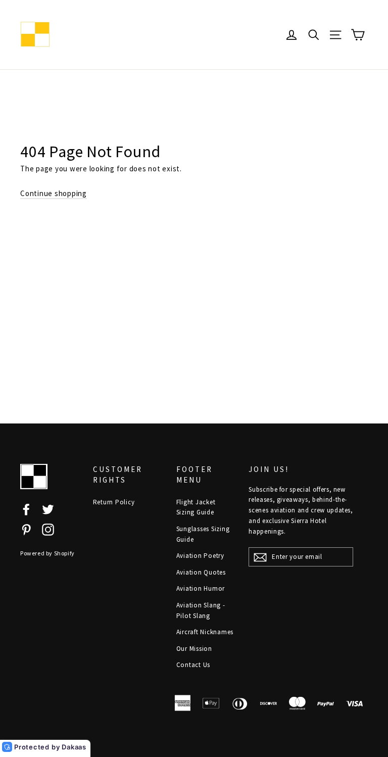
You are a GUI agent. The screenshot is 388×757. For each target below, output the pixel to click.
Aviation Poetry (200, 555)
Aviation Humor (200, 588)
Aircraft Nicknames (205, 632)
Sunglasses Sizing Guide (203, 534)
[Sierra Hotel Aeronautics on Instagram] (48, 529)
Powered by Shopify (47, 553)
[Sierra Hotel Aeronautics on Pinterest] (26, 529)
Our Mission (194, 648)
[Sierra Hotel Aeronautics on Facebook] (26, 508)
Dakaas (74, 747)
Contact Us (193, 664)
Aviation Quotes (201, 572)
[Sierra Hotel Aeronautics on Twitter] (48, 508)
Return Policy (114, 502)
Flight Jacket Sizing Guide (196, 507)
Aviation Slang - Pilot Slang (200, 610)
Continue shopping (53, 193)
